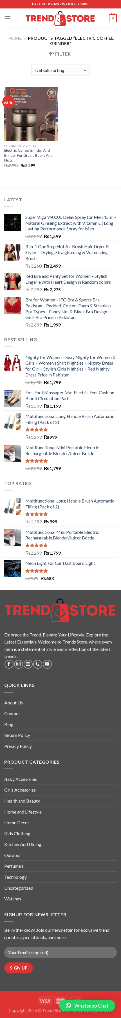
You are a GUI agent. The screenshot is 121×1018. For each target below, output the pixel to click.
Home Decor (16, 822)
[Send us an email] (28, 664)
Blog (9, 724)
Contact (12, 713)
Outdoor (12, 855)
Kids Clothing (17, 833)
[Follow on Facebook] (9, 664)
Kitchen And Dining (22, 844)
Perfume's (14, 866)
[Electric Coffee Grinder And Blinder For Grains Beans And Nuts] (31, 114)
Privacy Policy (18, 746)
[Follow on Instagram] (18, 664)
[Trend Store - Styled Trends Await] (60, 18)
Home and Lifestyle (23, 811)
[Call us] (37, 664)
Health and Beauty (22, 800)
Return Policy (17, 735)
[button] (87, 1005)
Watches (12, 898)
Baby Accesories (20, 779)
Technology (15, 877)
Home (14, 38)
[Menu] (7, 18)
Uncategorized (18, 888)
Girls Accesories (20, 789)
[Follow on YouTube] (47, 664)
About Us (13, 702)
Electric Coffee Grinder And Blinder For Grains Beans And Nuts (28, 155)
